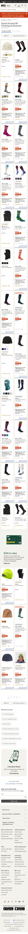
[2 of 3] (7, 136)
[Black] (3, 263)
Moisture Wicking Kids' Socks (11, 733)
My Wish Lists (5, 836)
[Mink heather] (7, 263)
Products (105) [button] (6, 31)
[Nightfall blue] (16, 179)
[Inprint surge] (4, 393)
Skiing (9, 19)
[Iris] (7, 179)
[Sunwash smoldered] (8, 393)
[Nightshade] (5, 435)
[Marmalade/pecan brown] (5, 622)
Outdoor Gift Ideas (6, 849)
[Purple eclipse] (18, 179)
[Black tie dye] (5, 263)
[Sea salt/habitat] (4, 55)
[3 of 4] (7, 52)
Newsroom (18, 879)
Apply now (7, 563)
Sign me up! (14, 801)
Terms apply (12, 561)
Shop (8, 5)
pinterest (16, 901)
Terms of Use (6, 920)
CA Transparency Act (19, 926)
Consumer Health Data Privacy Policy (14, 924)
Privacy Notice (7, 922)
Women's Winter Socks (10, 743)
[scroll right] (12, 55)
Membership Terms (14, 928)
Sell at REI (3, 877)
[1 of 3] (6, 136)
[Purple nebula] (5, 349)
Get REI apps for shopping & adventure (14, 906)
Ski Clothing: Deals (8, 714)
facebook (12, 901)
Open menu (25, 5)
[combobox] (14, 9)
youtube (19, 901)
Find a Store (4, 892)
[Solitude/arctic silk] (8, 55)
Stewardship (18, 883)
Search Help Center (6, 890)
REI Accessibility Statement (14, 930)
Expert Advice (16, 31)
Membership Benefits (7, 838)
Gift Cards (4, 851)
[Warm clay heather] (3, 622)
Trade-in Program (6, 866)
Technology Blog (19, 881)
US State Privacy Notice (18, 922)
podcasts (23, 901)
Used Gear (4, 864)
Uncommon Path (19, 864)
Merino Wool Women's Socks (11, 728)
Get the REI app (14, 773)
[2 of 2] (7, 432)
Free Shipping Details (20, 851)
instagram (5, 901)
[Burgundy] (16, 96)
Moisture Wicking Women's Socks (12, 738)
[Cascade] (18, 96)
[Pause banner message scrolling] (26, 13)
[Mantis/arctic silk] (11, 55)
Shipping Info (18, 842)
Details (22, 790)
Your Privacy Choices (19, 920)
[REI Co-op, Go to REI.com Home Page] (3, 5)
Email (2, 794)
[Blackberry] (5, 96)
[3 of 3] (21, 346)
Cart (22, 5)
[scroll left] (2, 55)
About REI (17, 873)
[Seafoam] (7, 96)
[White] (3, 179)
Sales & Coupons (19, 849)
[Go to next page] (19, 697)
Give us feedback (10, 783)
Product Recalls (7, 926)
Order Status (18, 832)
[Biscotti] (5, 179)
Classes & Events (19, 862)
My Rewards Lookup (6, 834)
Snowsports (3, 19)
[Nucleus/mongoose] (6, 55)
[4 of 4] (8, 52)
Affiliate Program (5, 879)
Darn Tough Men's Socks (10, 719)
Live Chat (3, 894)
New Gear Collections (7, 862)
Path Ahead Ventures (20, 866)
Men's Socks (7, 724)
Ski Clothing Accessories (6, 20)
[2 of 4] (20, 136)
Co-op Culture (5, 875)
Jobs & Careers (5, 873)
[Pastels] (11, 393)
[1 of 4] (6, 52)
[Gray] (3, 96)
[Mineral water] (7, 349)
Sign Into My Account (7, 832)
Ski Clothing (14, 19)
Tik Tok (8, 901)
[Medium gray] (21, 179)
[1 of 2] (20, 94)
